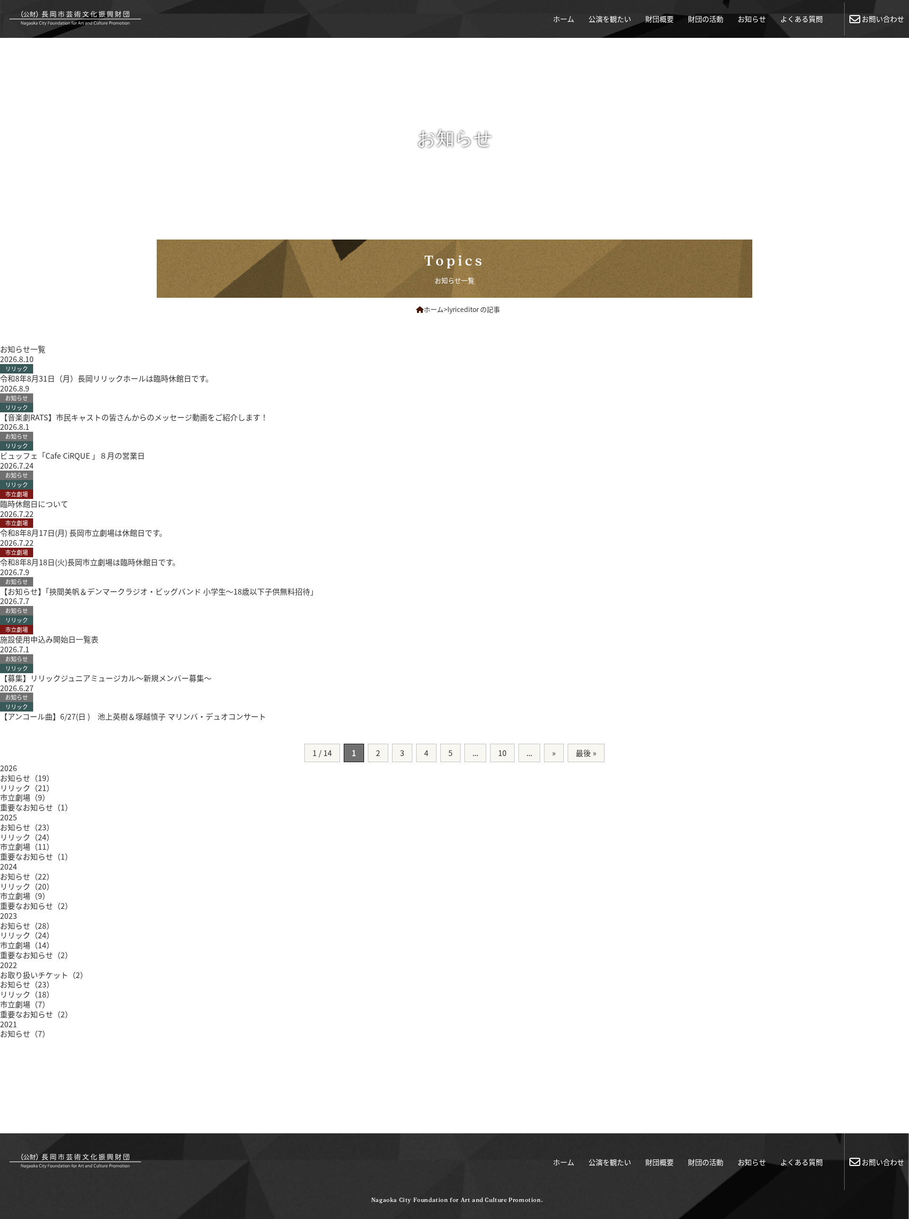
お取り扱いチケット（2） (44, 974)
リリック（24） (27, 837)
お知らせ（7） (25, 1033)
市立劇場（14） (27, 945)
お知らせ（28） (27, 925)
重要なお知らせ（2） (36, 905)
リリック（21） (27, 787)
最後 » (586, 752)
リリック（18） (27, 994)
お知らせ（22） (27, 876)
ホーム (563, 19)
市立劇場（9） (25, 797)
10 (502, 752)
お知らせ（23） (27, 827)
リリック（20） (27, 886)
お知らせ (752, 19)
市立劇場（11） (27, 846)
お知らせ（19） (27, 777)
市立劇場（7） (25, 1004)
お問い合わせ (883, 19)
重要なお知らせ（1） (36, 807)
